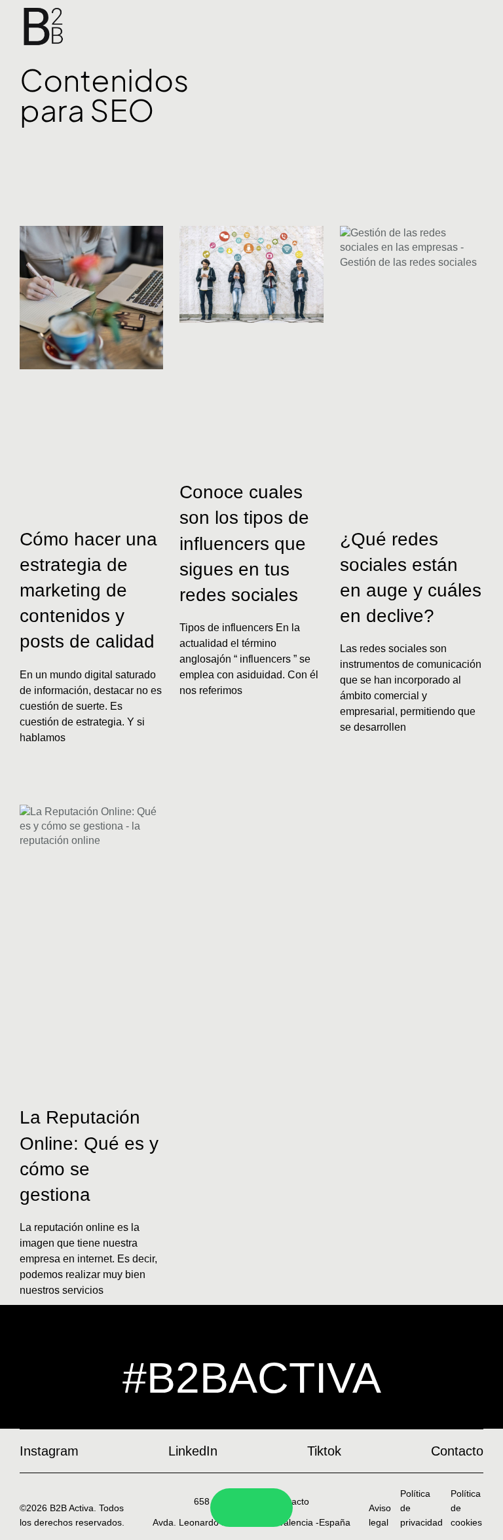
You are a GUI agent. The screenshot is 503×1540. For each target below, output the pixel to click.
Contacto (290, 1501)
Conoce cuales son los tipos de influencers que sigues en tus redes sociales (244, 543)
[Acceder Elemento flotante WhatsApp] (268, 1507)
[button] (251, 163)
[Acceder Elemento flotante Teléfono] (235, 1507)
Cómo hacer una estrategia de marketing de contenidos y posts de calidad (88, 590)
